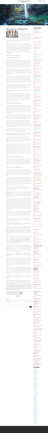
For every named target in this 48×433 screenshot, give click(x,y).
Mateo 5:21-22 (11, 117)
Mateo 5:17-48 (19, 103)
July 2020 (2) (35, 415)
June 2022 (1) (35, 397)
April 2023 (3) (35, 390)
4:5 (11, 97)
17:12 (19, 248)
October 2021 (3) (35, 404)
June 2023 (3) (35, 388)
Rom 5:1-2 (7, 265)
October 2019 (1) (35, 419)
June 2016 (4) (35, 423)
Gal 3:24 (7, 154)
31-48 (15, 124)
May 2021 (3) (35, 407)
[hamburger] (2, 1)
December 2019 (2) (35, 418)
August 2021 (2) (35, 405)
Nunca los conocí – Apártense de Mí (16, 29)
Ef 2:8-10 (10, 233)
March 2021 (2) (35, 408)
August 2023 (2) (35, 386)
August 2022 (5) (35, 396)
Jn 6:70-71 (16, 248)
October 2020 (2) (35, 412)
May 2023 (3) (35, 389)
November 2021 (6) (35, 403)
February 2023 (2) (35, 392)
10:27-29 (7, 216)
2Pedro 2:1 (28, 181)
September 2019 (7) (36, 420)
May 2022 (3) (35, 398)
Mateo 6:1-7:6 (21, 156)
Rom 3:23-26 (9, 131)
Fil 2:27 (17, 273)
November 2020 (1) (35, 411)
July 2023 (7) (35, 387)
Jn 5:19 (15, 273)
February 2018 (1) (35, 422)
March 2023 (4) (35, 391)
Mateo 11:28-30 (23, 98)
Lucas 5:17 (12, 273)
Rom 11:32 (28, 149)
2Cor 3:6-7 (10, 110)
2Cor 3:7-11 (11, 139)
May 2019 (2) (35, 421)
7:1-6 (7, 164)
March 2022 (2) (35, 400)
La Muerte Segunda (35, 57)
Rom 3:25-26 (9, 97)
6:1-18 (29, 162)
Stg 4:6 (16, 100)
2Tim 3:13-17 (21, 184)
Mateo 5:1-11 (17, 57)
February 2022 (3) (35, 401)
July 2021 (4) (35, 406)
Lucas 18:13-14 (18, 147)
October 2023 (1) (35, 385)
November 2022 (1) (35, 393)
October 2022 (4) (35, 394)
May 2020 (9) (35, 417)
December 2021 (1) (35, 402)
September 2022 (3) (36, 395)
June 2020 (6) (35, 416)
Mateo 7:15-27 (20, 167)
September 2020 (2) (36, 413)
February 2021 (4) (35, 409)
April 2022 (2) (35, 399)
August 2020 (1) (35, 414)
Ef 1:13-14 (10, 265)
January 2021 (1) (35, 410)
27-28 (28, 118)
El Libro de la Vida (35, 51)
